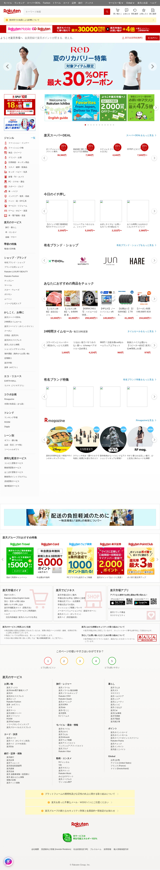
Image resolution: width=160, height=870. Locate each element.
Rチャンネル (64, 762)
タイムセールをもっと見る (141, 331)
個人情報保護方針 (121, 849)
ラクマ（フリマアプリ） (14, 386)
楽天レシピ (115, 704)
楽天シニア (115, 699)
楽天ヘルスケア (117, 696)
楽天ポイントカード (119, 732)
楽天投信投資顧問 (14, 766)
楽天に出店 (143, 3)
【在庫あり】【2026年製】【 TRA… (125, 311)
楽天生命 (10, 771)
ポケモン (8, 294)
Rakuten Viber (65, 751)
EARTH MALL (10, 381)
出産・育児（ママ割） (13, 445)
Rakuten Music (65, 773)
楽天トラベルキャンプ (68, 693)
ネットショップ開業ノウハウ (70, 608)
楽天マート (11, 710)
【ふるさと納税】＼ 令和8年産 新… (71, 311)
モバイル (8, 3)
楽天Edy (10, 746)
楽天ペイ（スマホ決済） (17, 744)
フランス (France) (118, 766)
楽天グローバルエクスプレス (19, 727)
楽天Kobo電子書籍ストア (17, 690)
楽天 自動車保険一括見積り (18, 774)
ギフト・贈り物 (11, 440)
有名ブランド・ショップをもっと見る (135, 245)
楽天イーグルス (65, 779)
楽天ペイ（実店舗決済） (68, 617)
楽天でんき (115, 687)
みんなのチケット (66, 776)
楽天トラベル (64, 687)
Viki (60, 765)
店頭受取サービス (11, 481)
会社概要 (35, 849)
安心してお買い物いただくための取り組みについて (103, 635)
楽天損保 (10, 768)
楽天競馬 (62, 713)
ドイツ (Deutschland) (120, 768)
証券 (74, 3)
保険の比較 (11, 780)
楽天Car (114, 710)
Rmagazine (9, 399)
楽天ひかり (63, 731)
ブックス (89, 3)
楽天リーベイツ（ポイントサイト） (19, 326)
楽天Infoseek (64, 737)
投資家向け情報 (47, 849)
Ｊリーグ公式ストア (12, 303)
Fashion (46, 3)
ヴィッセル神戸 (65, 782)
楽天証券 (10, 760)
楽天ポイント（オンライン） (70, 614)
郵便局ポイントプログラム (15, 477)
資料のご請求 (79, 598)
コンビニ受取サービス (13, 463)
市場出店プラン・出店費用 (69, 601)
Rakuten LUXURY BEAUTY (16, 272)
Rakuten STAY (65, 696)
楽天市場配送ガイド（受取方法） (18, 608)
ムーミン (8, 299)
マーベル (8, 285)
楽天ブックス (12, 687)
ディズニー (9, 281)
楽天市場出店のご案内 (67, 595)
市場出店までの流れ (66, 604)
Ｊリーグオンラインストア (18, 724)
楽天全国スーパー (14, 713)
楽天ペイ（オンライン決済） (19, 741)
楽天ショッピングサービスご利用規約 (20, 611)
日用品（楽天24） (12, 335)
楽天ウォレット (13, 763)
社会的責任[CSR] (80, 849)
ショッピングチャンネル (14, 349)
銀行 (80, 3)
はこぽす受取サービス (13, 472)
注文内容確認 (11, 617)
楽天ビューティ (117, 702)
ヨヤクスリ (115, 693)
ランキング (19, 3)
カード (66, 3)
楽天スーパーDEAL (12, 317)
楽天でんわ (63, 734)
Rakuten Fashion (11, 276)
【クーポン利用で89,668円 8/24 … (143, 311)
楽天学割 (8, 363)
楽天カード (11, 738)
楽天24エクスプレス (13, 340)
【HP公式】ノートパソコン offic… (107, 311)
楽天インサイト (117, 746)
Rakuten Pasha (117, 741)
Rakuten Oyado (65, 699)
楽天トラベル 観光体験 (68, 690)
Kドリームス (64, 716)
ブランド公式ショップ (13, 267)
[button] (126, 11)
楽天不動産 (115, 719)
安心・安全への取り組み (14, 601)
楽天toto (62, 707)
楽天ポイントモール (119, 735)
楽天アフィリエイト (67, 743)
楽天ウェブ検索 (65, 740)
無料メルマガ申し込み (13, 604)
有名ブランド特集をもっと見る (138, 379)
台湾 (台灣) (115, 760)
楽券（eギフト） (11, 367)
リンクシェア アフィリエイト (71, 746)
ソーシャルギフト (11, 449)
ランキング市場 (11, 417)
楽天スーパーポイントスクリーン (125, 738)
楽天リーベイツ (13, 716)
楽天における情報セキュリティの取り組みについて (103, 627)
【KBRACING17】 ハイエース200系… (89, 311)
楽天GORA (63, 704)
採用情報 (107, 849)
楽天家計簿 (115, 722)
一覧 (33, 138)
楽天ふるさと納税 (11, 344)
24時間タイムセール (13, 322)
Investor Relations (63, 849)
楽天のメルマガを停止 (28, 617)
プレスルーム (95, 849)
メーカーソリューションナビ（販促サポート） (77, 611)
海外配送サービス (11, 486)
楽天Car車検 (116, 713)
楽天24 (9, 693)
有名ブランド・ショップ (14, 262)
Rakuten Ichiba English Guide (17, 598)
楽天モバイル (64, 729)
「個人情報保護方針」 (43, 638)
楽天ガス (114, 690)
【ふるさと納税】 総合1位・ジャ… (53, 311)
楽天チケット (64, 771)
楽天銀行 (10, 757)
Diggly (7, 427)
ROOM (7, 422)
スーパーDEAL (33, 3)
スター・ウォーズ (11, 290)
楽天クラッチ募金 (117, 612)
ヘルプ (153, 3)
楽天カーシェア (65, 702)
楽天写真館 (115, 716)
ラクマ (9, 707)
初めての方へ (9, 595)
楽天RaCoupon (13, 722)
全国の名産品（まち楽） (14, 404)
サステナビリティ (117, 615)
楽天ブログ (63, 748)
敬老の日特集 (10, 249)
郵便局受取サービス (12, 468)
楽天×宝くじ (64, 710)
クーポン (8, 331)
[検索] (107, 12)
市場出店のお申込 (65, 598)
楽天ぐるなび (116, 707)
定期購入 (8, 358)
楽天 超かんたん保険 (15, 777)
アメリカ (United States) (121, 763)
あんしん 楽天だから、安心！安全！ (147, 638)
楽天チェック (116, 744)
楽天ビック (11, 699)
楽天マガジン (64, 768)
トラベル (57, 3)
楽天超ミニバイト (118, 749)
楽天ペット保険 (13, 783)
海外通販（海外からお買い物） (17, 354)
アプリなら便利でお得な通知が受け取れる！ (129, 595)
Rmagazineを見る (145, 420)
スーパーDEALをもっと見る (140, 135)
